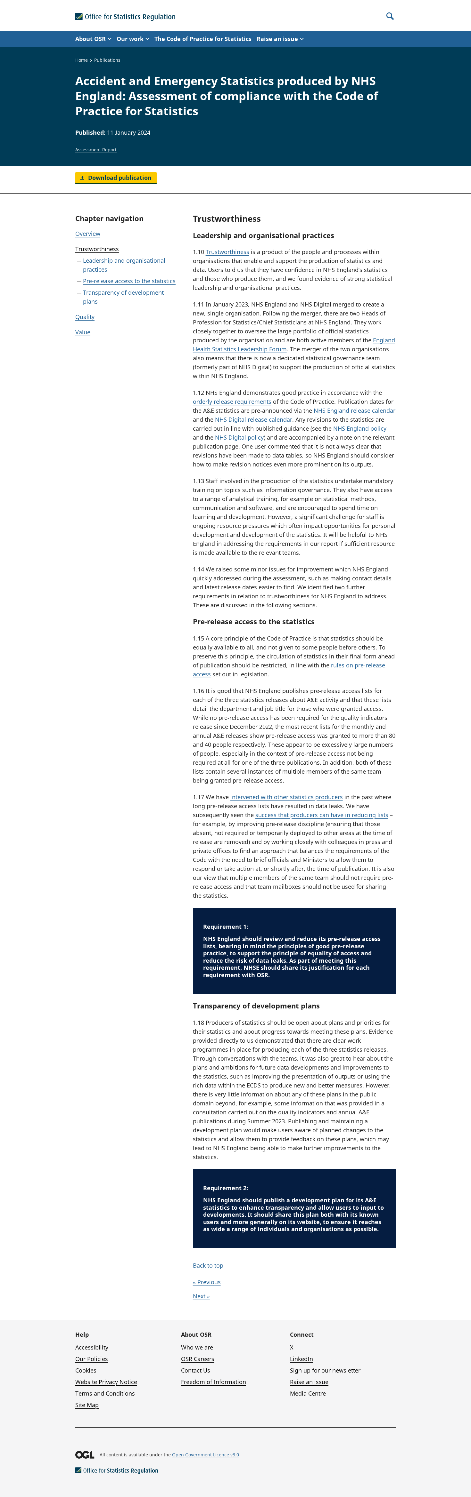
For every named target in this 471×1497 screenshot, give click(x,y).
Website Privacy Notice (106, 1382)
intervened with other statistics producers (286, 797)
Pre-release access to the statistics (129, 281)
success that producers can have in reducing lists (321, 815)
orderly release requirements (232, 401)
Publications (107, 60)
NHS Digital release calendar (253, 419)
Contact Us (195, 1370)
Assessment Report (96, 150)
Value (82, 332)
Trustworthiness (97, 249)
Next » (201, 1296)
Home (81, 60)
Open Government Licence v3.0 (205, 1455)
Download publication (119, 177)
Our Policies (91, 1359)
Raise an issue (309, 1382)
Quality (85, 317)
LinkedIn (301, 1359)
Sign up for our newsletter (325, 1370)
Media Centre (308, 1393)
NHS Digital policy (239, 437)
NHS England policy (359, 428)
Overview (87, 233)
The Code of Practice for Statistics (203, 39)
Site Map (87, 1405)
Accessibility (91, 1347)
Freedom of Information (213, 1382)
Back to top (208, 1265)
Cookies (85, 1370)
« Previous (207, 1282)
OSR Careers (197, 1359)
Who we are (197, 1347)
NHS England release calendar (354, 410)
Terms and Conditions (105, 1393)
